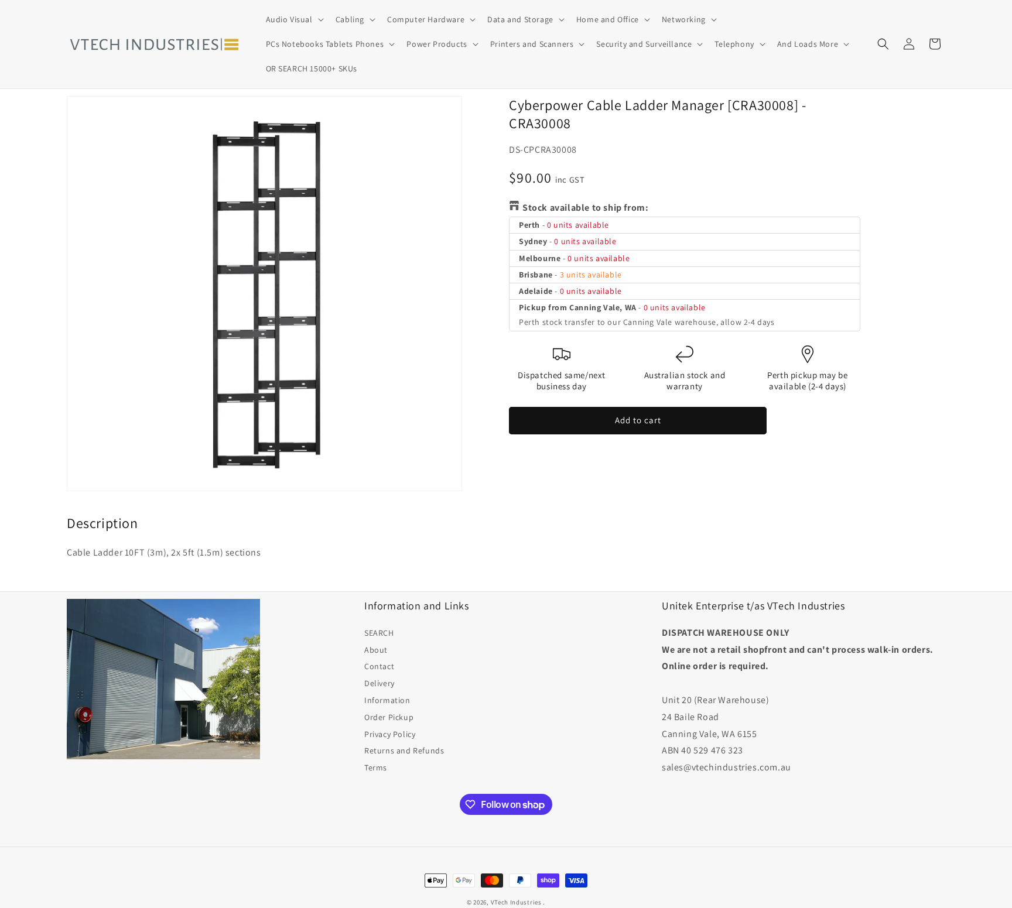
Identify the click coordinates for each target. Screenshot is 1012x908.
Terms (375, 767)
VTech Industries (516, 902)
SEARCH (379, 633)
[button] (294, 19)
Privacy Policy (389, 734)
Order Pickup (388, 717)
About (376, 650)
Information (387, 700)
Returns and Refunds (404, 750)
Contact (379, 666)
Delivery (379, 683)
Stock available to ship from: (585, 207)
